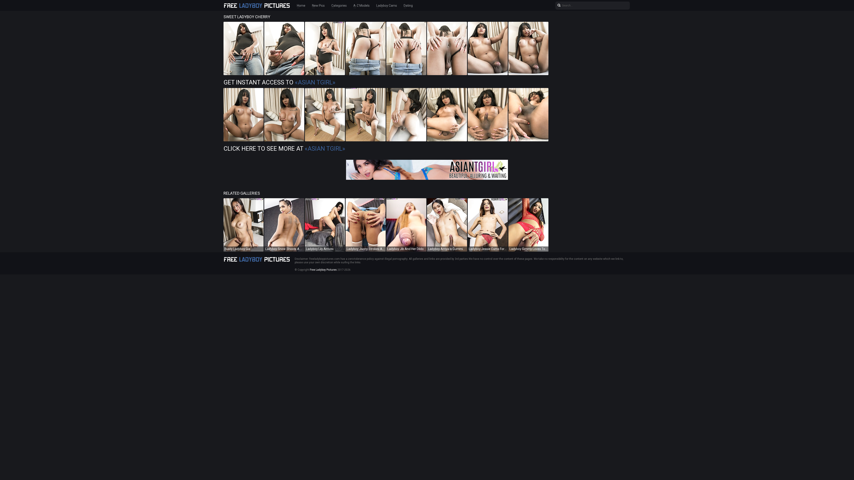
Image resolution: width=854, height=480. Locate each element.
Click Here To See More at (284, 148)
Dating (408, 5)
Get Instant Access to (279, 82)
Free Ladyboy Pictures (323, 269)
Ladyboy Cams (386, 5)
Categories (339, 5)
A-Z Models (361, 5)
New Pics (318, 5)
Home (301, 5)
